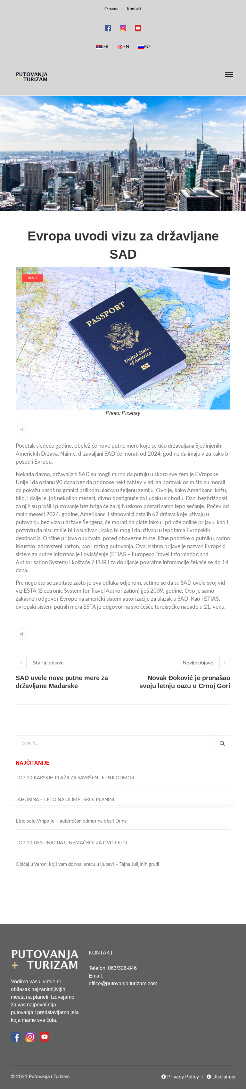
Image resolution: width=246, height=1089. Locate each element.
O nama (111, 9)
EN (126, 47)
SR (105, 47)
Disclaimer (223, 1076)
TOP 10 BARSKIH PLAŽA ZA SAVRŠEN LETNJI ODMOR (75, 778)
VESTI (32, 278)
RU (147, 47)
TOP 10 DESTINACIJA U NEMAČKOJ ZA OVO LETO (71, 843)
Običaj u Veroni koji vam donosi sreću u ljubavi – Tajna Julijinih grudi (87, 864)
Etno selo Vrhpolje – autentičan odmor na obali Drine (71, 821)
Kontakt (134, 9)
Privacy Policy (182, 1076)
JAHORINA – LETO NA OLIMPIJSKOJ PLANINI (65, 799)
